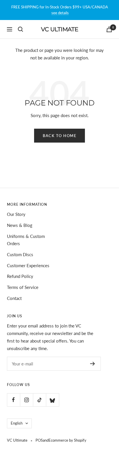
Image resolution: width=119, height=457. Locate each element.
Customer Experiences (28, 265)
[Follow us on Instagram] (26, 399)
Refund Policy (20, 276)
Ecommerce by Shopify (67, 440)
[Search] (20, 29)
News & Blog (19, 225)
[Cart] (109, 29)
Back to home (59, 135)
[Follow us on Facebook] (13, 399)
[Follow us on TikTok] (39, 399)
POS (39, 440)
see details (60, 12)
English (17, 423)
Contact (14, 298)
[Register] (92, 364)
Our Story (16, 214)
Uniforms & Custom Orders (26, 240)
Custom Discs (20, 254)
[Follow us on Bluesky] (52, 399)
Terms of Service (22, 287)
